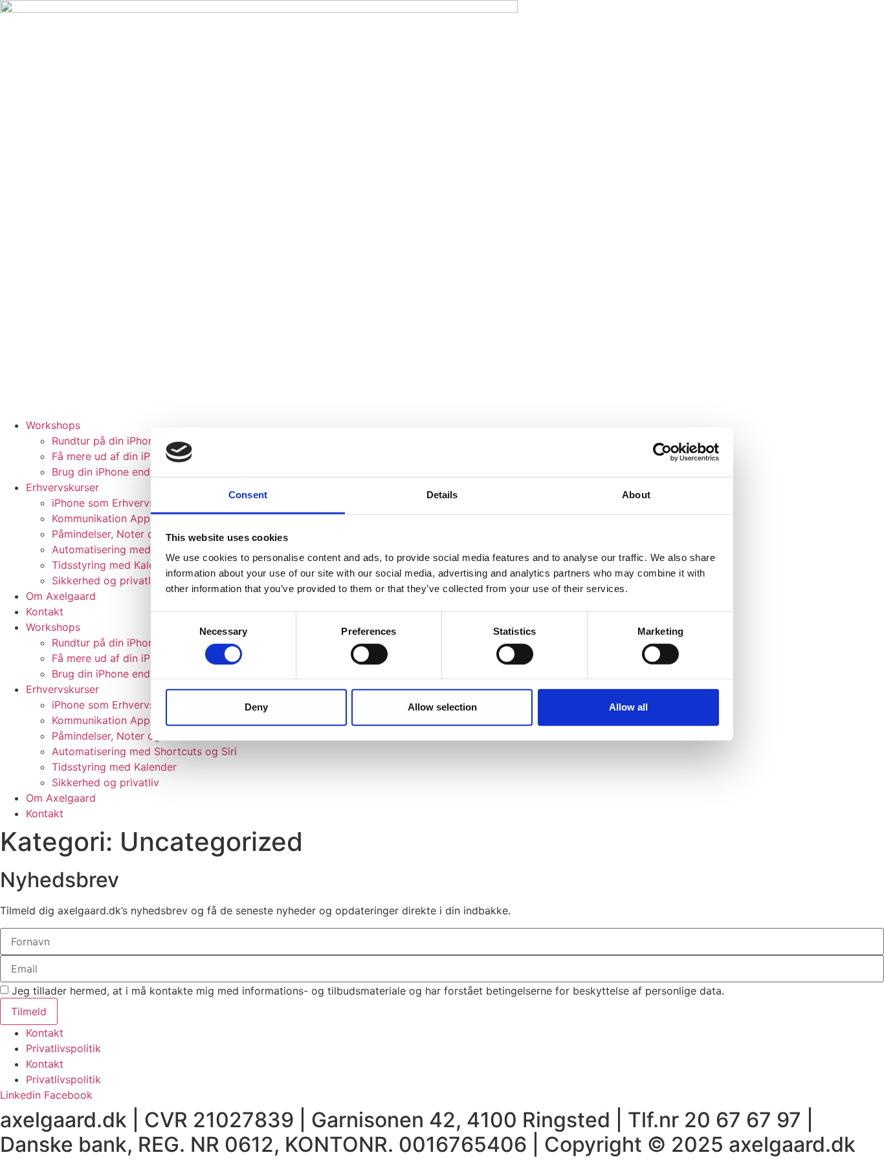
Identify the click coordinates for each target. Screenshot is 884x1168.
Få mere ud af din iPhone (113, 456)
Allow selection (442, 706)
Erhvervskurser (62, 487)
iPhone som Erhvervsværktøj (122, 502)
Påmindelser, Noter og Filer (118, 533)
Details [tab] (442, 494)
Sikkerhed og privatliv (105, 580)
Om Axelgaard (61, 596)
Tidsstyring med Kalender (114, 564)
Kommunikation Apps (103, 518)
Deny (256, 706)
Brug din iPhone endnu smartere (130, 471)
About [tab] (636, 494)
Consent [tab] (247, 494)
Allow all (628, 706)
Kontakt (44, 611)
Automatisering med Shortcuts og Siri (144, 549)
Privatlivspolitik (63, 1048)
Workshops (53, 425)
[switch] (369, 653)
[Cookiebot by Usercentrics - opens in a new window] (662, 452)
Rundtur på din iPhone (106, 440)
